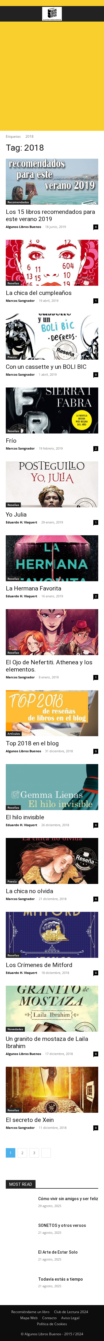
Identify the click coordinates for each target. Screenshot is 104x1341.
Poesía (12, 357)
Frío (11, 440)
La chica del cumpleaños (39, 292)
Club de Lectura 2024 (71, 1311)
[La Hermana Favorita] (52, 558)
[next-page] (46, 1153)
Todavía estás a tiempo (60, 1279)
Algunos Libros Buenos (23, 227)
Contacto (49, 1317)
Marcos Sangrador (20, 300)
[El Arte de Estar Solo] (20, 1259)
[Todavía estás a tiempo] (20, 1286)
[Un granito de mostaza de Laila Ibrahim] (52, 1009)
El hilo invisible (25, 817)
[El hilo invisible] (52, 787)
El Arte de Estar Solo (58, 1252)
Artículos (14, 734)
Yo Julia (16, 514)
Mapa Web (29, 1317)
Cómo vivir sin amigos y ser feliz (68, 1198)
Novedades (15, 1029)
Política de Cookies (52, 1323)
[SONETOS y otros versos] (20, 1232)
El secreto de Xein (30, 1119)
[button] (10, 14)
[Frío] (52, 410)
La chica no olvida (29, 891)
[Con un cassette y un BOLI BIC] (52, 337)
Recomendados (18, 202)
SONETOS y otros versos (62, 1225)
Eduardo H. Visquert (21, 522)
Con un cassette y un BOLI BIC (46, 366)
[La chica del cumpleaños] (52, 263)
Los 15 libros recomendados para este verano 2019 (50, 215)
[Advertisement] (52, 76)
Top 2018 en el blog (32, 743)
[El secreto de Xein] (52, 1090)
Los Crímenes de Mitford (39, 965)
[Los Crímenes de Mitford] (52, 935)
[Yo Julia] (52, 484)
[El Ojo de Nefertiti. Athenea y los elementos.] (52, 632)
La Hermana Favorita (33, 588)
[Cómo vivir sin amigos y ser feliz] (20, 1205)
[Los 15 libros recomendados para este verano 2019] (52, 182)
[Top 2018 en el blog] (52, 713)
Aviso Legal (70, 1317)
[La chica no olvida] (52, 861)
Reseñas (13, 283)
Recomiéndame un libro (30, 1311)
